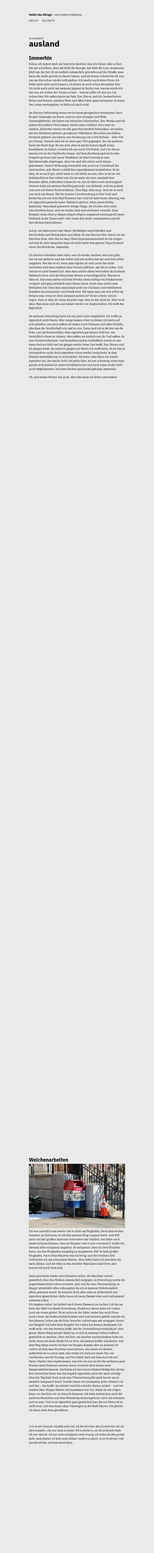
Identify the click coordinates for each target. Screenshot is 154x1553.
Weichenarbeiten (48, 1159)
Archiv (34, 20)
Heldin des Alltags (40, 14)
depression (13, 68)
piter (22, 68)
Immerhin (40, 57)
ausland (7, 1169)
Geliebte (48, 20)
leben (15, 1169)
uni (22, 1175)
